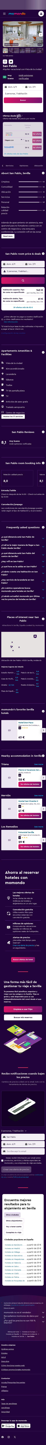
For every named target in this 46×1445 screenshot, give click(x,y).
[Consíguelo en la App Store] (23, 1426)
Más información (11, 322)
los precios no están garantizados (22, 1305)
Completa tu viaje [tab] (13, 1232)
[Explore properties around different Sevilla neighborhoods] (43, 756)
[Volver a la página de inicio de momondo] (17, 13)
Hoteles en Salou (12, 1266)
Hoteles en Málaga (12, 1252)
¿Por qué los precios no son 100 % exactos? (20, 1322)
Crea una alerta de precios (23, 945)
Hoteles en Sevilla (18, 1336)
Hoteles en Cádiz (12, 1274)
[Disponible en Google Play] (8, 1426)
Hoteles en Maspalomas (14, 1259)
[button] (4, 13)
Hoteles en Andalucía (29, 1334)
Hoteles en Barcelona (13, 1256)
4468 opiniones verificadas (26, 77)
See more (38, 764)
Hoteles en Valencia (13, 1263)
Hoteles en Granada (13, 1270)
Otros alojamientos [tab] (14, 1221)
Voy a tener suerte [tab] (13, 1227)
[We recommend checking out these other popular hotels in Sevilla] (43, 711)
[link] (29, 784)
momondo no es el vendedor (17, 1312)
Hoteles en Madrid (12, 1248)
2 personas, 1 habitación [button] (16, 94)
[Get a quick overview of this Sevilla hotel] (43, 173)
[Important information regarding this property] (43, 463)
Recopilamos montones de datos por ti (21, 1317)
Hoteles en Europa (28, 1332)
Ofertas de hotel (13, 1332)
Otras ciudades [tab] (12, 1215)
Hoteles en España (12, 1334)
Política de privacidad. (21, 1177)
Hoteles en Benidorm (13, 1245)
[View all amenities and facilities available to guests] (43, 352)
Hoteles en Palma (12, 1277)
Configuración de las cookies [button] (13, 333)
